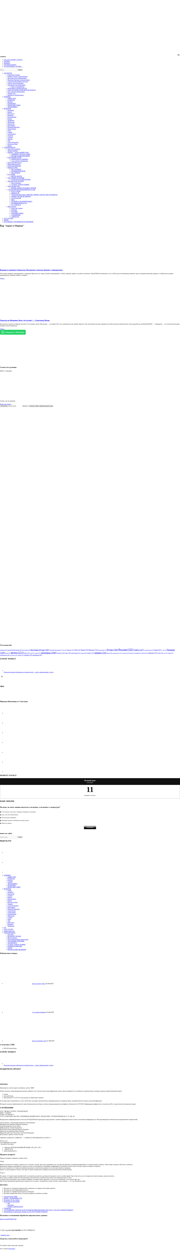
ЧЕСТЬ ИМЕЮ (16, 169)
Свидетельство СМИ (10, 1196)
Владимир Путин (40, 650)
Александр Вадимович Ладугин (18, 81)
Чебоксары (11, 122)
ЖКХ (13, 200)
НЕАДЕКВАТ (15, 173)
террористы (13, 655)
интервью (48, 652)
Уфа (9, 140)
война (27, 653)
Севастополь (12, 134)
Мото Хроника (16, 183)
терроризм (4, 655)
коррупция (75, 653)
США (139, 650)
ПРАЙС (6, 220)
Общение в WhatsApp (14, 332)
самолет (144, 653)
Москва (93, 650)
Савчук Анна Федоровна (15, 83)
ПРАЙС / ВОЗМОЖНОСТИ (13, 1198)
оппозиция (125, 653)
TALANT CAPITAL (14, 149)
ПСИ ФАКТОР (16, 198)
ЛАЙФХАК (15, 216)
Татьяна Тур (11, 93)
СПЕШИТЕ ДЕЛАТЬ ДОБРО (20, 154)
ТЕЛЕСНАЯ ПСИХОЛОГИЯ (20, 179)
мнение (100, 652)
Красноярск (11, 125)
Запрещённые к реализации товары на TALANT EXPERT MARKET (26, 1212)
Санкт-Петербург (13, 142)
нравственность (117, 653)
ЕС (64, 650)
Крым (84, 650)
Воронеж (10, 115)
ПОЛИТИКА (12, 103)
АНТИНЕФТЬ (12, 943)
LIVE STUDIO (8, 218)
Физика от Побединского (16, 95)
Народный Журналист (15, 162)
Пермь (10, 146)
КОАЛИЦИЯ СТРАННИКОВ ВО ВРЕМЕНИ (18, 222)
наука (109, 653)
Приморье (11, 110)
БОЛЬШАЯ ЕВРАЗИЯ (15, 946)
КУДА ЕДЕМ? (16, 191)
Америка (3, 650)
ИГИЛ (77, 650)
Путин (112, 649)
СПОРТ (10, 882)
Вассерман (26, 650)
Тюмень (10, 139)
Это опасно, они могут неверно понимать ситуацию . (19, 812)
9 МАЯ (10, 948)
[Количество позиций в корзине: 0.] (2, 676)
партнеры (11, 1205)
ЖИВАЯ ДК (15, 193)
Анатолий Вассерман (14, 650)
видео (17, 652)
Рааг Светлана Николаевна (16, 92)
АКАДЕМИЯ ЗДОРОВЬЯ (16, 941)
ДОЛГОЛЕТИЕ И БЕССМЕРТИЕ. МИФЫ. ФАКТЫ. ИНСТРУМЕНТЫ (34, 195)
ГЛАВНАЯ (7, 1208)
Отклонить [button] (11, 1248)
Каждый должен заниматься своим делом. (15, 820)
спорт (160, 653)
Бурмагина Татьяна (14, 75)
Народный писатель (14, 164)
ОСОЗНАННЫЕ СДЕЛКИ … (13, 66)
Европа (70, 650)
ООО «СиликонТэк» (18, 86)
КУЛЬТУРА (11, 100)
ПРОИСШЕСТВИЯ (14, 105)
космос (84, 653)
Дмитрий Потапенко (55, 650)
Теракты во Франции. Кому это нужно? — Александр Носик (25, 320)
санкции (152, 653)
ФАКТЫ (14, 210)
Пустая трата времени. (9, 817)
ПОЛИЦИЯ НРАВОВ (18, 171)
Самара (10, 132)
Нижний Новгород (14, 127)
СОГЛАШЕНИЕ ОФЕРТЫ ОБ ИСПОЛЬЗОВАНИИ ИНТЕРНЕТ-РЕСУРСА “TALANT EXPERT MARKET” (39, 1210)
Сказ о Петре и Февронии (19, 161)
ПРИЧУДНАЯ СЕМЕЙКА (19, 159)
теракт (170, 653)
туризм (20, 655)
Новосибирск (12, 129)
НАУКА (10, 102)
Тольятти (10, 135)
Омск (9, 130)
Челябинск (11, 120)
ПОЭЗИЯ (14, 211)
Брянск (10, 112)
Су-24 (163, 650)
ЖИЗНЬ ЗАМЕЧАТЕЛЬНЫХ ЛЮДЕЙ (23, 188)
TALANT (11, 934)
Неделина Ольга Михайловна (17, 78)
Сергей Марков (148, 650)
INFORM (7, 61)
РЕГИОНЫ (7, 889)
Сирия (157, 650)
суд (165, 653)
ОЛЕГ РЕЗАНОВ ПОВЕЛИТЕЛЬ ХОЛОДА (22, 90)
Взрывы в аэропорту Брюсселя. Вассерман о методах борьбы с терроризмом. (31, 270)
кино (68, 653)
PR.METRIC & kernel (14, 936)
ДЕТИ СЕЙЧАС (13, 151)
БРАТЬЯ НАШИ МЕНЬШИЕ (20, 156)
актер (7, 653)
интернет (61, 653)
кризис (90, 653)
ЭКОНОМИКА (13, 107)
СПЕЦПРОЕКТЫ (9, 933)
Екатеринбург (12, 117)
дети (32, 653)
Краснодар (11, 124)
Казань (10, 119)
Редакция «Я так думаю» (12, 1200)
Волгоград (11, 113)
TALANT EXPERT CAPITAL (13, 60)
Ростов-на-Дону (13, 144)
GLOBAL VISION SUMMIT (20, 184)
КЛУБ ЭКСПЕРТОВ (14, 166)
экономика (37, 655)
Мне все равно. (7, 823)
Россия (126, 649)
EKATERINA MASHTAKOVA (17, 88)
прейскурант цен (9, 931)
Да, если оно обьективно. (10, 814)
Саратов (10, 137)
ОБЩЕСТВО (12, 98)
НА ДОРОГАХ (16, 205)
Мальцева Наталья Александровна (19, 80)
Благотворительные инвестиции (18, 939)
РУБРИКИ (7, 875)
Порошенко (102, 650)
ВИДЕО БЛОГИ (16, 176)
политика (138, 653)
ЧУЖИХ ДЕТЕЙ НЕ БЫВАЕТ (21, 196)
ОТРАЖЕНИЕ (16, 215)
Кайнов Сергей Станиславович (18, 76)
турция (28, 655)
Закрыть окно (4, 1235)
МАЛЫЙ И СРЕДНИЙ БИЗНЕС (21, 201)
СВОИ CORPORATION (15, 1206)
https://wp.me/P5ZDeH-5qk (8, 1219)
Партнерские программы (12, 1201)
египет (38, 653)
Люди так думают (17, 208)
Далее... (2, 278)
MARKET (7, 63)
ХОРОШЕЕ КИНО (17, 213)
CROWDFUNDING (10, 65)
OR (5, 927)
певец (131, 653)
